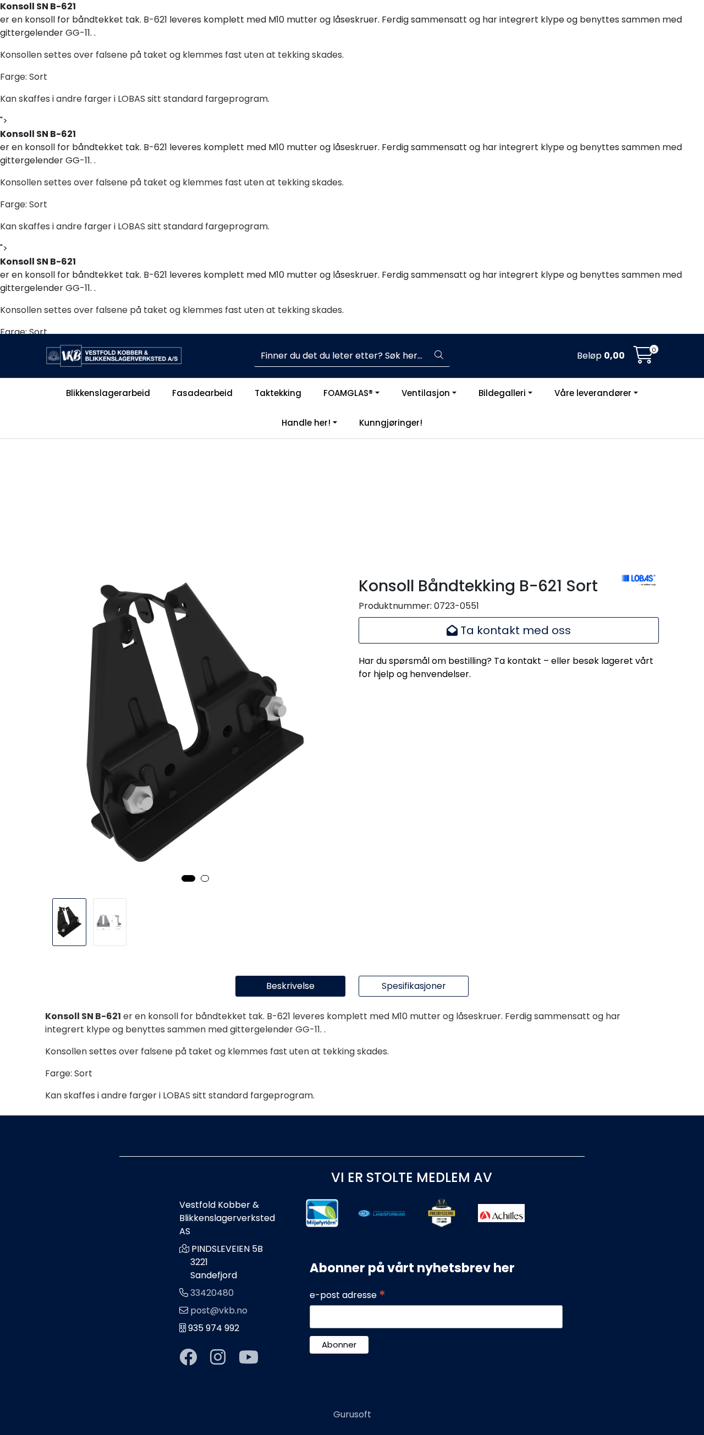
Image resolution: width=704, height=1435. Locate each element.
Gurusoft (352, 1414)
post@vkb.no (219, 1310)
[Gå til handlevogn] (643, 359)
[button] (188, 878)
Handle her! (306, 423)
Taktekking (278, 393)
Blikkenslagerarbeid (108, 393)
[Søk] (439, 356)
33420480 (212, 1292)
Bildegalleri (502, 393)
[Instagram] (218, 1357)
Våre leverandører (592, 393)
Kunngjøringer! (390, 423)
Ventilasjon (426, 393)
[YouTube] (248, 1357)
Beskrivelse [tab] (290, 986)
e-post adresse (348, 1295)
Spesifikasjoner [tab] (414, 986)
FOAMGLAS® (348, 393)
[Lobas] (639, 579)
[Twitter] (188, 1357)
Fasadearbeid (202, 393)
